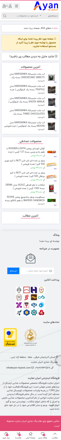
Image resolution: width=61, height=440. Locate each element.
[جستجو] (4, 15)
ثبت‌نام (13, 270)
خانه (55, 28)
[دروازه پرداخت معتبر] (10, 337)
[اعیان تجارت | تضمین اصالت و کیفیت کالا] (46, 6)
